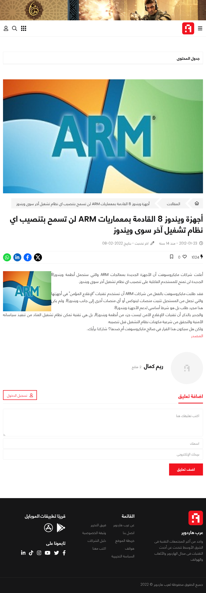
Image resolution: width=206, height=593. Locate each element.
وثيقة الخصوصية (94, 532)
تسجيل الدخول (17, 395)
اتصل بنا (128, 532)
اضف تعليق (186, 469)
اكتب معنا (99, 548)
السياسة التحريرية (123, 556)
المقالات (173, 203)
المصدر (197, 336)
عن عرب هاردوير (123, 524)
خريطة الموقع (124, 540)
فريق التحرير (98, 524)
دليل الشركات (97, 540)
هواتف (129, 548)
